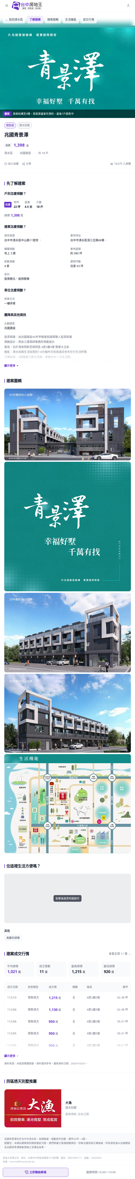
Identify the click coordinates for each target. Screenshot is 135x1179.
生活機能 (70, 19)
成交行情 (88, 19)
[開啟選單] (7, 6)
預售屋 (10, 125)
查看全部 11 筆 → (120, 953)
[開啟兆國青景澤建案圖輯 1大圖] (67, 424)
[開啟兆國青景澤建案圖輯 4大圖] (67, 713)
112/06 (11, 1009)
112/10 (11, 997)
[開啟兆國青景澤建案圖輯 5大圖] (67, 803)
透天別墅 (24, 125)
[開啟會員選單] (128, 6)
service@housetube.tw (22, 1161)
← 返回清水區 (14, 19)
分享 (28, 163)
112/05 (11, 1033)
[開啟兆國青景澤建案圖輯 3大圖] (67, 632)
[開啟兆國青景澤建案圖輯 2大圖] (67, 526)
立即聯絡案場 (37, 1172)
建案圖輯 (52, 19)
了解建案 (35, 19)
